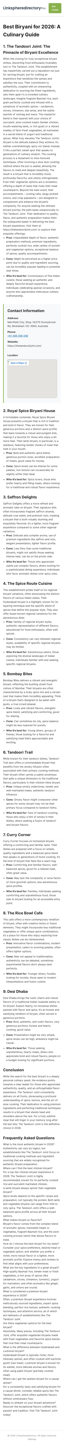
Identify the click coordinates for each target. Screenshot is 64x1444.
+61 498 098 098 (17, 335)
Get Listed (55, 8)
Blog (43, 8)
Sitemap (32, 1439)
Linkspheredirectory (22, 8)
